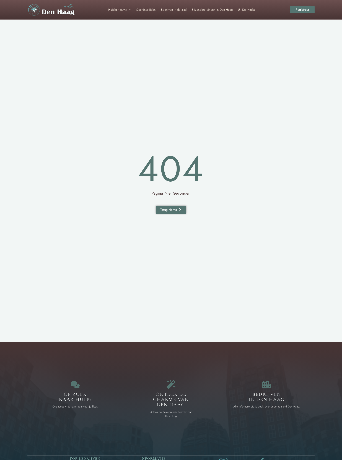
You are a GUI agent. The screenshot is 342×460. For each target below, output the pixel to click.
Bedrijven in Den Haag (267, 396)
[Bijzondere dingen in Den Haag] (171, 384)
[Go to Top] (327, 432)
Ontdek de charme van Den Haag (171, 399)
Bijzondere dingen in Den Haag (212, 9)
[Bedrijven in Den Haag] (266, 384)
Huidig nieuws (117, 9)
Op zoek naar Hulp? (75, 396)
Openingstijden (146, 9)
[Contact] (75, 384)
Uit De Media (246, 9)
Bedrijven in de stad (173, 9)
